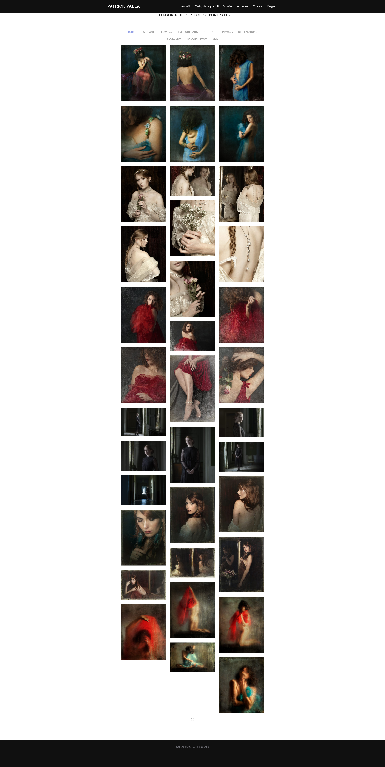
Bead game (147, 32)
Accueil (185, 6)
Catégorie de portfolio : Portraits (213, 6)
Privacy (227, 32)
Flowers (166, 32)
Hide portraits (187, 32)
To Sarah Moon (197, 38)
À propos (242, 6)
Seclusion (174, 38)
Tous (131, 32)
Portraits (210, 32)
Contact (257, 6)
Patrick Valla (123, 6)
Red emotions (247, 32)
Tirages (271, 6)
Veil (215, 38)
